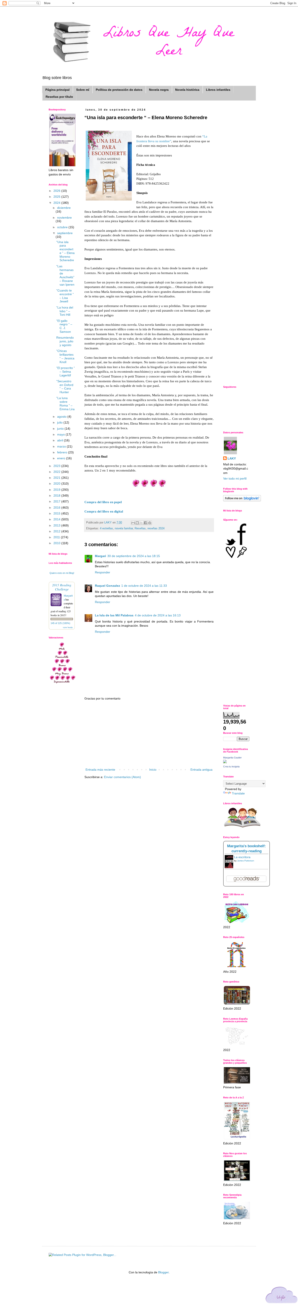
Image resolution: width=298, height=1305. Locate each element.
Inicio (152, 769)
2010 (57, 543)
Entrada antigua (201, 769)
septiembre (65, 233)
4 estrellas (106, 528)
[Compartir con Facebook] (145, 523)
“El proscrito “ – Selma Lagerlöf (65, 371)
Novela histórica (187, 89)
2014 (57, 519)
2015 (57, 513)
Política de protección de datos (119, 89)
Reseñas (140, 528)
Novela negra (159, 89)
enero (61, 458)
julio (60, 422)
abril (60, 440)
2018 (57, 495)
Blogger (163, 1272)
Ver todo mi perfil (235, 478)
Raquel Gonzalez (107, 585)
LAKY (232, 458)
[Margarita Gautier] (225, 762)
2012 (57, 531)
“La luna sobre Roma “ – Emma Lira (65, 403)
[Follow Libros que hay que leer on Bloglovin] (242, 500)
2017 (57, 501)
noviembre (64, 217)
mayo (61, 434)
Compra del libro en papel (103, 502)
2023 (57, 466)
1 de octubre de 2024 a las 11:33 (144, 585)
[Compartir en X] (141, 523)
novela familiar (124, 528)
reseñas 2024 (155, 528)
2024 (57, 202)
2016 (57, 507)
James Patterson (245, 860)
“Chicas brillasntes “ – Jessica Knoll (65, 356)
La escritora (242, 857)
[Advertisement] (149, 734)
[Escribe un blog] (137, 523)
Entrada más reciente (100, 769)
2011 (57, 537)
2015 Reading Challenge (61, 587)
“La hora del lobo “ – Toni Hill (64, 311)
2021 (57, 477)
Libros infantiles (218, 89)
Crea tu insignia (231, 766)
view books (68, 627)
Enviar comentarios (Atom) (122, 777)
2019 (57, 489)
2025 (57, 196)
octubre (63, 227)
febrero (62, 452)
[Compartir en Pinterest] (149, 523)
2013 (57, 525)
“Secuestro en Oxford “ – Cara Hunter (64, 386)
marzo (62, 446)
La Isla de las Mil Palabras (114, 615)
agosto (62, 416)
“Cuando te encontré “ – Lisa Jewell (65, 296)
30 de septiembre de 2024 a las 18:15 (133, 556)
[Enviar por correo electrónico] (133, 523)
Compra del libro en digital (103, 511)
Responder (102, 572)
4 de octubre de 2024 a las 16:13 (158, 615)
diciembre (64, 207)
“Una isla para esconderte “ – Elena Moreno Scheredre (65, 251)
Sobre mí (82, 89)
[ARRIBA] (281, 1295)
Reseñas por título (59, 96)
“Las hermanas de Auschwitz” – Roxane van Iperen (65, 275)
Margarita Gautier (232, 757)
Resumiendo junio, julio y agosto (65, 341)
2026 (57, 190)
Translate (238, 793)
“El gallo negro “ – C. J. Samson (64, 326)
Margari (100, 556)
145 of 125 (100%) (60, 623)
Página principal (57, 89)
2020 (57, 483)
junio (61, 428)
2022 (57, 471)
